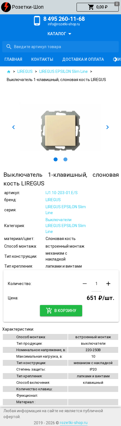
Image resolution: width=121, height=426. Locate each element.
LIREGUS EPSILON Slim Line (63, 71)
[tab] (13, 59)
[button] (98, 7)
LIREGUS (25, 71)
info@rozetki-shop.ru (64, 24)
